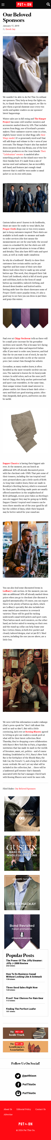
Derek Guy (10, 29)
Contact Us (40, 1109)
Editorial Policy (24, 1109)
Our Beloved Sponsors (25, 788)
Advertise (8, 1114)
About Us (8, 1109)
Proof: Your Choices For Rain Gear (24, 998)
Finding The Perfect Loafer (21, 1009)
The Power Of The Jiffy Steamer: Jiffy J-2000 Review (24, 962)
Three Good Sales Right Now (22, 987)
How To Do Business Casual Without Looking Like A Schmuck (24, 975)
